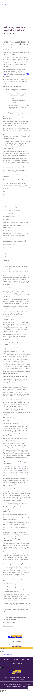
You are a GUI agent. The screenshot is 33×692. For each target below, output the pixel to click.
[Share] (3, 690)
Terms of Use (27, 684)
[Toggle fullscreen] (2, 690)
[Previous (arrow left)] (0, 691)
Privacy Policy (12, 684)
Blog (22, 660)
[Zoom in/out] (0, 690)
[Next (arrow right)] (2, 691)
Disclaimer (19, 684)
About (16, 660)
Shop (28, 660)
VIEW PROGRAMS (16, 646)
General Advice (7, 654)
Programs (6, 660)
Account (20, 663)
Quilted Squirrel (21, 686)
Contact (12, 663)
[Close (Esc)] (5, 690)
